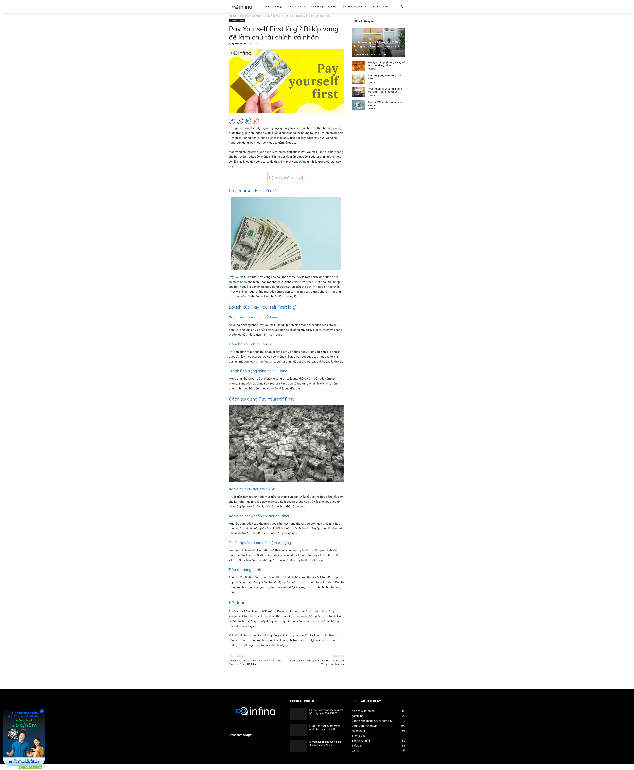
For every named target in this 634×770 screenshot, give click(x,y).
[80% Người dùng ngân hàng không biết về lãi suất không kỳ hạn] (358, 66)
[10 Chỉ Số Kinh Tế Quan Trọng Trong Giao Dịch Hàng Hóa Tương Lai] (358, 92)
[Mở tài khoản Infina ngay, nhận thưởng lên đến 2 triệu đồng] (298, 746)
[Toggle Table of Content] (298, 178)
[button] (401, 6)
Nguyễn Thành (239, 43)
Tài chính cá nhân (380, 6)
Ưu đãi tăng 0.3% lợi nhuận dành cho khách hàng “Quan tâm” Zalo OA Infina (255, 662)
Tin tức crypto (8, 768)
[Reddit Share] (256, 121)
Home (232, 15)
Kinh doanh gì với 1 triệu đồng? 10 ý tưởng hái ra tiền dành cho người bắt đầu (377, 46)
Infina (302, 161)
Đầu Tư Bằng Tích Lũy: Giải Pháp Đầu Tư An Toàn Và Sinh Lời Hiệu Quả (317, 662)
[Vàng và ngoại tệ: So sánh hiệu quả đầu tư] (358, 79)
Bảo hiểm (332, 6)
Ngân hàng (317, 6)
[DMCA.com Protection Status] (29, 768)
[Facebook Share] (232, 121)
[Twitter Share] (240, 121)
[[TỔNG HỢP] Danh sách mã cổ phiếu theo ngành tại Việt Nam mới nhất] (298, 730)
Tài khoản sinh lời (296, 6)
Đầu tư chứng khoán (354, 6)
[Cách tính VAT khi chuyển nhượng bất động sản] (358, 105)
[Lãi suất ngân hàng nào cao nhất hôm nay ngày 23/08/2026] (298, 714)
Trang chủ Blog (273, 6)
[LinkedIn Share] (248, 121)
